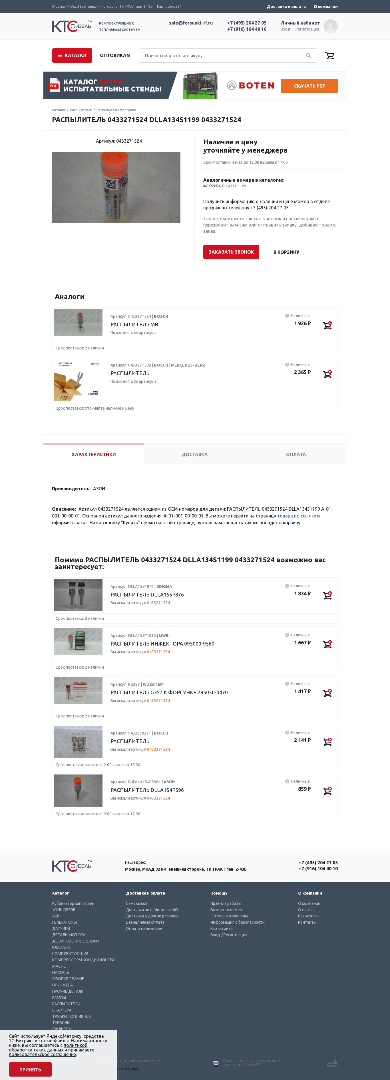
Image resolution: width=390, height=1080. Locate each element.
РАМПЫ (59, 997)
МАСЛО (59, 966)
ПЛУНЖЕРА (62, 985)
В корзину (286, 252)
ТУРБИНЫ (61, 1022)
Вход (285, 29)
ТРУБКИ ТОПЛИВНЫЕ (72, 1016)
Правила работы (225, 903)
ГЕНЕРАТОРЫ (64, 922)
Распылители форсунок (116, 110)
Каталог (59, 110)
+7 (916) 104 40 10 (246, 29)
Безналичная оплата (145, 922)
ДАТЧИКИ (61, 928)
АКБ (56, 916)
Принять (30, 1069)
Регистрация (307, 29)
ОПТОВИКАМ (115, 55)
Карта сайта (221, 928)
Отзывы (305, 909)
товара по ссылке (296, 515)
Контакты (307, 922)
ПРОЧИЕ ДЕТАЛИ (68, 991)
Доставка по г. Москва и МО (152, 909)
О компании (326, 6)
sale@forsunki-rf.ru (191, 23)
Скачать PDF (309, 85)
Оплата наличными (144, 928)
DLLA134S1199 (234, 186)
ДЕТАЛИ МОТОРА (68, 935)
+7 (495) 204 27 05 (246, 23)
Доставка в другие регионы (152, 916)
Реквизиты (308, 916)
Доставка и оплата (286, 6)
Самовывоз (136, 903)
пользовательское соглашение (42, 1054)
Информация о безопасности (237, 922)
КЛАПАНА (61, 947)
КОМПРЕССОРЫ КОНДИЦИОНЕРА (83, 960)
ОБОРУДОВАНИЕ (68, 978)
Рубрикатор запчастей (73, 903)
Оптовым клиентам (229, 916)
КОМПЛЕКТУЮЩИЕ (70, 953)
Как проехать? (169, 6)
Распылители (81, 110)
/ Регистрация (234, 935)
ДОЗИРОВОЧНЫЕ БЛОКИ (75, 941)
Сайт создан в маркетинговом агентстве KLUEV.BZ (251, 1063)
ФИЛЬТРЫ (62, 1029)
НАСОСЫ (60, 972)
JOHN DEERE (63, 909)
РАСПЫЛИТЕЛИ (66, 1004)
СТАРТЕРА (61, 1010)
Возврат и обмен (226, 909)
